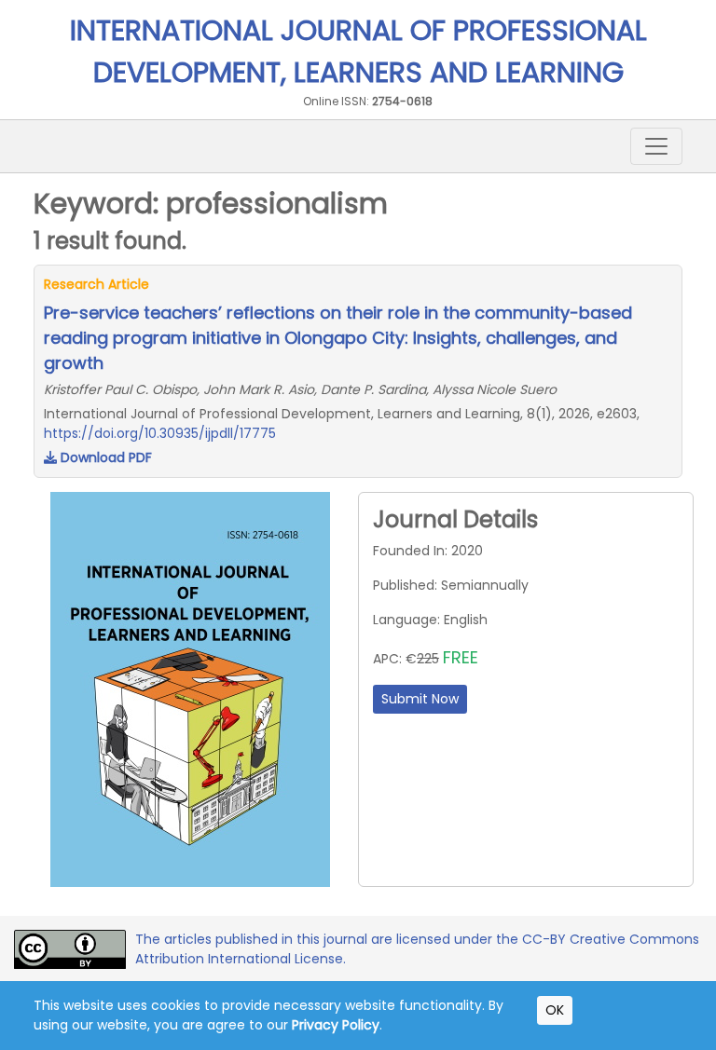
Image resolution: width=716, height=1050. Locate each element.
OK (554, 1010)
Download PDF (104, 457)
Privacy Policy (335, 1025)
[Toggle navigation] (656, 146)
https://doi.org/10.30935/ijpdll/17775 (160, 433)
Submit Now (420, 698)
